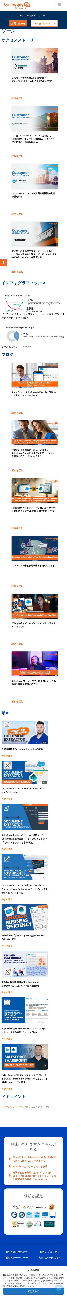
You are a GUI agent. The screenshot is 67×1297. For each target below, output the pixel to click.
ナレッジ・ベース (14, 1106)
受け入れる (33, 1291)
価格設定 (31, 15)
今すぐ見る (7, 755)
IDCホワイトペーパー (20, 346)
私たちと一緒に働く (49, 1257)
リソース (43, 15)
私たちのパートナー (17, 1257)
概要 (22, 15)
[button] (59, 5)
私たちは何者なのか (17, 1251)
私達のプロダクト (50, 1251)
